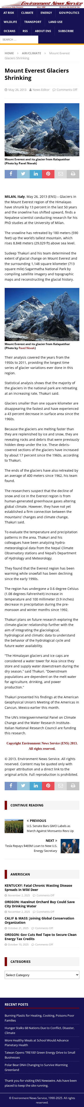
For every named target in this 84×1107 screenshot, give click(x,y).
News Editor (41, 90)
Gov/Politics (69, 13)
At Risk (9, 13)
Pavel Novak (27, 348)
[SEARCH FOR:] (19, 39)
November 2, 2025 (19, 895)
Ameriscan (20, 874)
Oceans (9, 31)
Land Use (56, 22)
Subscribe (66, 31)
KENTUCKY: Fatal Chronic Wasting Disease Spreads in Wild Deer (38, 887)
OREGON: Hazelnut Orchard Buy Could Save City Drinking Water (40, 904)
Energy (46, 13)
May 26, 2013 (17, 90)
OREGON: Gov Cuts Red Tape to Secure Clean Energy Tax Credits (41, 936)
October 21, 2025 (18, 928)
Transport (32, 22)
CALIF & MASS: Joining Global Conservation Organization (39, 920)
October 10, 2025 (18, 944)
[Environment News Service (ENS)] (42, 5)
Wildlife (10, 22)
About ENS (43, 31)
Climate (27, 13)
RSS (25, 31)
